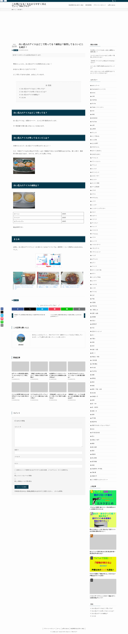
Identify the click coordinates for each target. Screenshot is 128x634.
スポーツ (94, 215)
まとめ (24, 97)
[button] (18, 309)
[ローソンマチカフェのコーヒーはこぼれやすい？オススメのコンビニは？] (24, 278)
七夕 (93, 295)
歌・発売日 (95, 407)
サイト (16, 463)
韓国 (93, 465)
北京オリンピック (97, 331)
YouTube (94, 121)
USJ (93, 110)
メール (17, 456)
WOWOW (94, 118)
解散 (93, 443)
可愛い (94, 338)
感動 (93, 374)
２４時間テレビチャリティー (100, 479)
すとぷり (94, 132)
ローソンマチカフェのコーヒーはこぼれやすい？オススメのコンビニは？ (24, 287)
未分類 (94, 393)
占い (93, 335)
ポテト (94, 273)
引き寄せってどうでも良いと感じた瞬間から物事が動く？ (102, 51)
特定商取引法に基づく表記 (77, 628)
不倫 (93, 298)
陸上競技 (94, 458)
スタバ (94, 212)
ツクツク (94, 219)
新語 (93, 382)
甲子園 (94, 418)
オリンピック (95, 172)
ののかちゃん (95, 147)
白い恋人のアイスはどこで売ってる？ (33, 88)
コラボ (94, 190)
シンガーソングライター (98, 208)
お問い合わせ (65, 628)
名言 (93, 346)
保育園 (94, 317)
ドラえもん (95, 233)
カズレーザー (95, 176)
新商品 (94, 378)
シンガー (94, 205)
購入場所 (16, 50)
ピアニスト (95, 259)
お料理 (94, 129)
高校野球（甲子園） (97, 468)
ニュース (94, 241)
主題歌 (94, 302)
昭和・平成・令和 (97, 389)
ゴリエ (94, 194)
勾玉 (93, 327)
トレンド (94, 226)
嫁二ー (94, 353)
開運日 (94, 454)
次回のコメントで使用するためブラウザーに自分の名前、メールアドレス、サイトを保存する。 (42, 470)
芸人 (93, 436)
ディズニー (95, 223)
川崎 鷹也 (94, 364)
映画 (93, 385)
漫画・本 (94, 411)
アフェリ (94, 165)
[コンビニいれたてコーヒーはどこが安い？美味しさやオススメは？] (72, 278)
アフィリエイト (96, 161)
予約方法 (94, 306)
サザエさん (95, 197)
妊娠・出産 (95, 349)
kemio (93, 92)
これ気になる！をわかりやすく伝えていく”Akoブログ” (29, 5)
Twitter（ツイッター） (98, 107)
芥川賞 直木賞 (96, 432)
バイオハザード (96, 244)
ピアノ (94, 262)
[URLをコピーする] (79, 309)
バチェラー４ (95, 248)
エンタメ (94, 168)
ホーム (58, 628)
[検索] (115, 1)
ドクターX (95, 230)
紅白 (93, 429)
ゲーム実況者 (95, 186)
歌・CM (94, 403)
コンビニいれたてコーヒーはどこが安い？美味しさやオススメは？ (102, 56)
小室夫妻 (94, 360)
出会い (94, 320)
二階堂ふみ (95, 309)
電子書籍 (94, 461)
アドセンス (95, 157)
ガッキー (94, 179)
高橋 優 (94, 472)
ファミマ (94, 266)
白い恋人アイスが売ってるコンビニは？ (34, 91)
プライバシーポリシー (49, 628)
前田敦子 (94, 324)
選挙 (93, 450)
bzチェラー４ (95, 85)
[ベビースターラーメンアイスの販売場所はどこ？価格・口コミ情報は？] (48, 278)
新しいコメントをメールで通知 (23, 475)
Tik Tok (94, 103)
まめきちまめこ (96, 154)
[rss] (113, 1)
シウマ (94, 201)
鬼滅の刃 (94, 476)
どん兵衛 (94, 139)
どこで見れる (95, 136)
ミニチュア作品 (96, 277)
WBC (93, 114)
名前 (17, 449)
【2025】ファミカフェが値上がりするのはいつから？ (102, 61)
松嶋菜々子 (95, 396)
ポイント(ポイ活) (96, 270)
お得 (93, 125)
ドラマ (94, 237)
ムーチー (94, 280)
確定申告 (94, 421)
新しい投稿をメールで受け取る (23, 481)
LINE (93, 96)
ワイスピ (94, 291)
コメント (18, 426)
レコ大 (94, 288)
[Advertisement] (64, 24)
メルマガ (94, 284)
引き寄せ (94, 371)
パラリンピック (96, 252)
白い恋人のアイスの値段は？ (31, 94)
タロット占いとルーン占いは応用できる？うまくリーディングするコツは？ (102, 72)
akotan (20, 345)
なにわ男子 (95, 143)
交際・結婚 (95, 313)
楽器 (93, 400)
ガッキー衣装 (95, 183)
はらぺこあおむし (97, 150)
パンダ (94, 255)
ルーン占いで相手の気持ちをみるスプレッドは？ (102, 67)
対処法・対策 (95, 356)
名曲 (93, 342)
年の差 (94, 367)
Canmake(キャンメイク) (98, 89)
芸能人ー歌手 (95, 439)
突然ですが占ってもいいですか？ (101, 425)
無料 (93, 414)
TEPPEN (94, 100)
